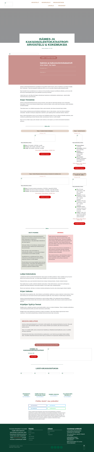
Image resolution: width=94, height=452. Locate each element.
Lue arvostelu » (26, 396)
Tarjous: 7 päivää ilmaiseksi (79, 130)
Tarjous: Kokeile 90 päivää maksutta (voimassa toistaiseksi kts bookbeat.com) (45, 173)
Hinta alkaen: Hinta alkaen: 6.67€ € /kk (79, 164)
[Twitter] (55, 447)
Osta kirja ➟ (43, 72)
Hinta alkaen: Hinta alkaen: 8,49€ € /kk (79, 219)
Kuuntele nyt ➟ (43, 68)
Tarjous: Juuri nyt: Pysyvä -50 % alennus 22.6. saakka (79, 174)
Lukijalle (51, 5)
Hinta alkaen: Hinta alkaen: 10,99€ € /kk (45, 193)
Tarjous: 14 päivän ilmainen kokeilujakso (45, 130)
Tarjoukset (61, 5)
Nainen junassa (54, 394)
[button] (37, 405)
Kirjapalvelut (46, 2)
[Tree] (61, 447)
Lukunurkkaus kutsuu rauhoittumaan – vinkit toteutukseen (72, 438)
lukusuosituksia (18, 437)
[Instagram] (58, 447)
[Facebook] (52, 447)
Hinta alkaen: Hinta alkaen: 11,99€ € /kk (45, 150)
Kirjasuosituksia (58, 2)
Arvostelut (35, 2)
